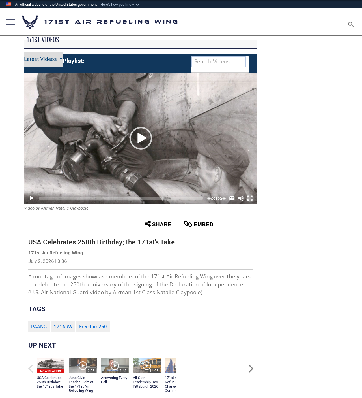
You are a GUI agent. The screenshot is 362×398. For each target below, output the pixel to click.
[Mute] (241, 198)
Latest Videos (41, 59)
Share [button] (161, 224)
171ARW (63, 326)
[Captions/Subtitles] (232, 198)
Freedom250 (93, 326)
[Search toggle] (352, 22)
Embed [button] (204, 224)
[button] (120, 4)
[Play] (31, 198)
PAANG (39, 326)
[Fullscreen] (250, 198)
